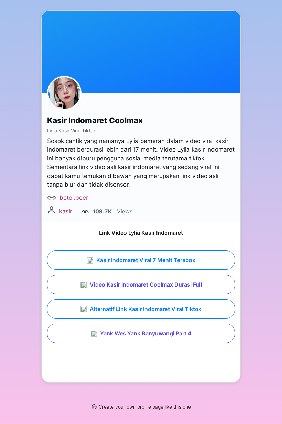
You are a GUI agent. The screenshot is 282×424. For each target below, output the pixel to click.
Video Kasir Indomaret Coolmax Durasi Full (145, 284)
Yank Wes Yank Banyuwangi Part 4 (145, 333)
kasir (65, 211)
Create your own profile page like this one (145, 407)
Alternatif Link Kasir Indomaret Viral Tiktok (145, 308)
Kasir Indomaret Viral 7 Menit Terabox (145, 260)
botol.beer (73, 197)
